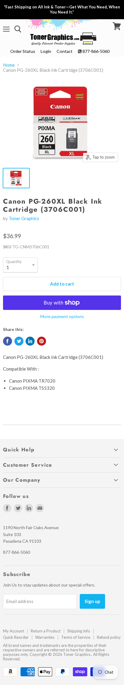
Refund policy (109, 637)
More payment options (62, 316)
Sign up (92, 601)
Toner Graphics (24, 218)
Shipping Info (78, 631)
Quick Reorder (16, 637)
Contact (65, 51)
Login (46, 51)
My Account (13, 631)
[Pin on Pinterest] (41, 341)
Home (9, 65)
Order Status (22, 51)
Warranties (44, 637)
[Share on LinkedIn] (30, 341)
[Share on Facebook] (7, 341)
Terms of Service (75, 637)
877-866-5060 (96, 51)
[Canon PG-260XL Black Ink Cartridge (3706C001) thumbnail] (16, 178)
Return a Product (45, 631)
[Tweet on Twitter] (18, 341)
